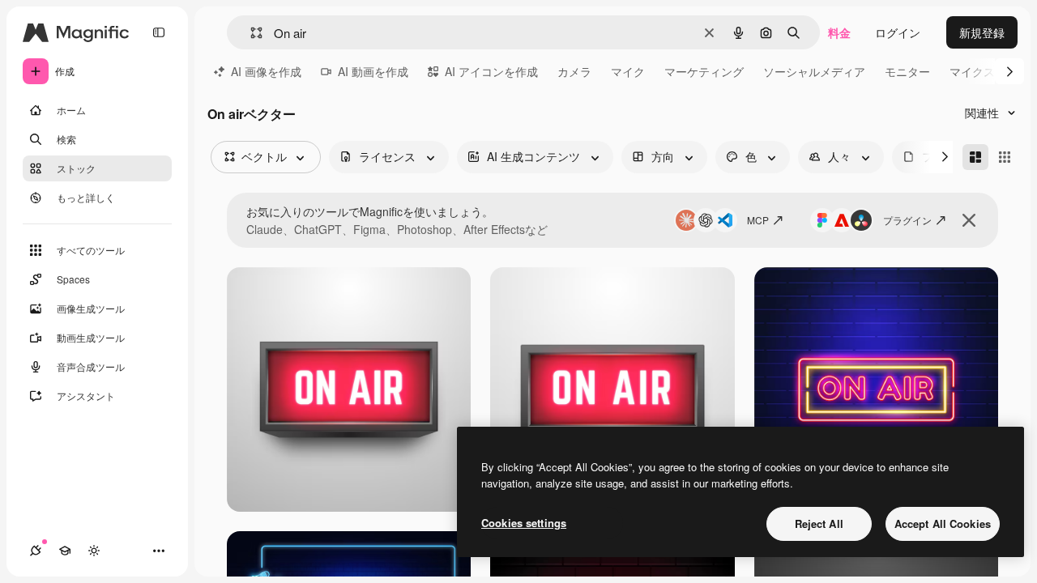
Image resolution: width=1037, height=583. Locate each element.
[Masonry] (975, 157)
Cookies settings (523, 522)
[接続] (36, 551)
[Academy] (65, 551)
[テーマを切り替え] (94, 551)
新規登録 (982, 32)
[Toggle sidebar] (159, 32)
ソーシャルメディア (814, 71)
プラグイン (907, 220)
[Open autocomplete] (250, 33)
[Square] (1005, 157)
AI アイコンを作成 (491, 71)
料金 (839, 32)
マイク (628, 71)
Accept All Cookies (942, 523)
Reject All (819, 523)
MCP (758, 220)
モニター (907, 71)
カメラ (574, 71)
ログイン (897, 32)
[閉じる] (969, 220)
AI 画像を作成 (266, 71)
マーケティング (704, 71)
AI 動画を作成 (373, 71)
